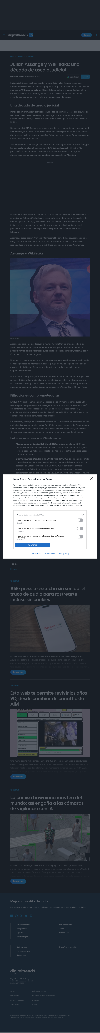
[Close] (92, 479)
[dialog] (50, 516)
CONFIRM (32, 545)
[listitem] (50, 515)
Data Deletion (36, 554)
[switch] (80, 520)
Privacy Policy (64, 554)
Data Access (50, 554)
